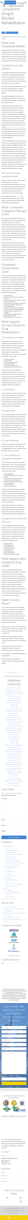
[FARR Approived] (19, 1109)
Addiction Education (9, 846)
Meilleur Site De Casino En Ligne (14, 764)
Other (5, 888)
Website (4, 831)
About (4, 1172)
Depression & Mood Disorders (14, 884)
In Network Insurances (10, 899)
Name (4, 819)
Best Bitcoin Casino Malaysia (14, 770)
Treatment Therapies (12, 32)
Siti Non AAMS (14, 775)
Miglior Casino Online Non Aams (14, 762)
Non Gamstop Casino (14, 724)
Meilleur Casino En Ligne (14, 690)
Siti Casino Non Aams (14, 736)
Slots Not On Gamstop (14, 696)
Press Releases (10, 896)
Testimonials (9, 890)
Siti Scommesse (14, 777)
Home (3, 27)
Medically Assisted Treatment (14, 854)
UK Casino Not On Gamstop (14, 688)
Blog (7, 27)
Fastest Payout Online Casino (14, 700)
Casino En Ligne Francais (14, 766)
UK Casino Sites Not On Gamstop (14, 726)
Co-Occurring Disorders (12, 880)
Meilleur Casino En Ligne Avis (14, 702)
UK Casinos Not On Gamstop (14, 722)
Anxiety (8, 882)
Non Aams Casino (14, 734)
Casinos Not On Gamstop (13, 860)
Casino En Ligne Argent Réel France (14, 768)
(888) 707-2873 (10, 2)
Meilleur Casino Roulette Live (14, 749)
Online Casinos (14, 707)
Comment (4, 798)
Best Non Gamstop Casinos (14, 717)
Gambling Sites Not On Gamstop (14, 694)
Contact (4, 1178)
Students (8, 894)
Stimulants (9, 873)
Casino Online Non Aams (14, 760)
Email (3, 825)
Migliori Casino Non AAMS (14, 772)
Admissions (5, 1181)
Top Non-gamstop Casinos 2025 (14, 709)
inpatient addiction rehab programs (14, 127)
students (18, 196)
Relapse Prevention (11, 852)
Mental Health (8, 877)
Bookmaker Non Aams (14, 783)
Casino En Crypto (14, 743)
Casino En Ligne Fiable (14, 747)
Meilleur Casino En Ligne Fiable (14, 728)
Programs (5, 1175)
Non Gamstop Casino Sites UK (14, 732)
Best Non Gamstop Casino (14, 739)
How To (8, 848)
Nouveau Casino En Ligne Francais (14, 751)
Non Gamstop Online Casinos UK (14, 711)
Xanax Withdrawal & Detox (11, 917)
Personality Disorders (12, 886)
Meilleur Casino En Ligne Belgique (14, 745)
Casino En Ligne (14, 705)
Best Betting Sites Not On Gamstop (14, 692)
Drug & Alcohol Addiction (10, 867)
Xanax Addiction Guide (10, 906)
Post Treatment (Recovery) (13, 892)
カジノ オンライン (14, 715)
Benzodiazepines (10, 875)
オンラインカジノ (14, 713)
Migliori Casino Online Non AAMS (14, 781)
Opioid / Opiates (10, 871)
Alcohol (8, 869)
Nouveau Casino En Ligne (14, 785)
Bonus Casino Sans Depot (14, 753)
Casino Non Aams (11, 856)
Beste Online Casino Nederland (14, 730)
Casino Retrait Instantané (14, 755)
